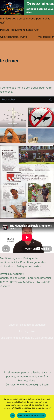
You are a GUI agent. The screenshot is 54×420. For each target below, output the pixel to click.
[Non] (50, 407)
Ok (12, 415)
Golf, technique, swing (13, 36)
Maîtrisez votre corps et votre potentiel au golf (25, 20)
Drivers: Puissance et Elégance (27, 324)
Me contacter (46, 36)
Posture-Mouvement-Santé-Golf (19, 29)
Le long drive (27, 331)
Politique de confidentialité (31, 415)
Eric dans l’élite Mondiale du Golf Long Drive (27, 337)
